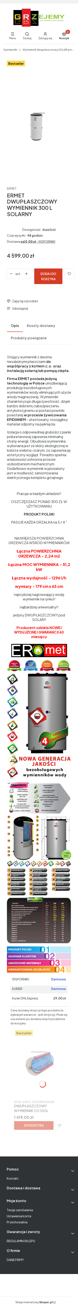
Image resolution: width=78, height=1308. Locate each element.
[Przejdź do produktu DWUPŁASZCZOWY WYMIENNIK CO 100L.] (39, 1064)
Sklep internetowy (34, 1302)
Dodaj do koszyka (48, 276)
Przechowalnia (17, 1222)
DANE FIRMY (15, 1260)
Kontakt (13, 1178)
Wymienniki (10, 49)
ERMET (12, 188)
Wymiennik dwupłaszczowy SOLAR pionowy (49, 49)
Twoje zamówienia (20, 1210)
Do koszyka (34, 1125)
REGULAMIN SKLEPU (21, 1241)
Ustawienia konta (19, 1216)
